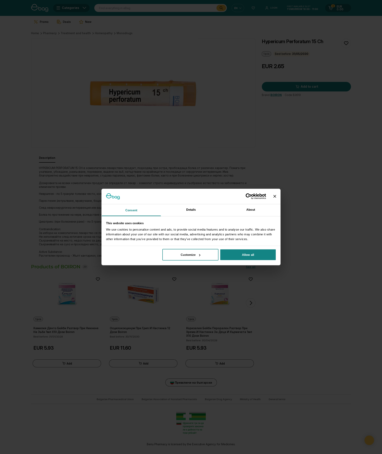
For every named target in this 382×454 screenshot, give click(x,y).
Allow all (248, 254)
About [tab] (250, 209)
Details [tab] (191, 209)
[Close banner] (274, 196)
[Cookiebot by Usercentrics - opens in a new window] (248, 196)
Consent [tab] (131, 210)
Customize (188, 254)
